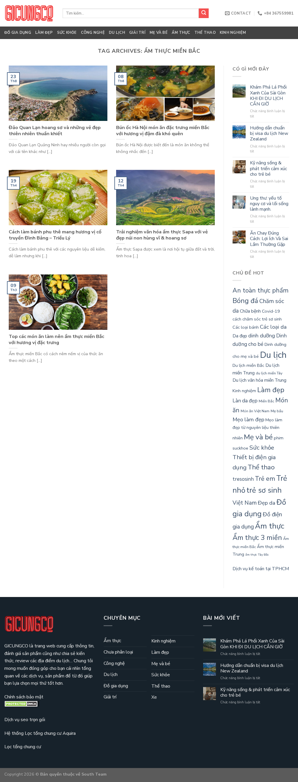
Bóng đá (245, 300)
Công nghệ (93, 32)
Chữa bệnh (250, 311)
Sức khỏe (67, 32)
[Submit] (204, 13)
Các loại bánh (246, 327)
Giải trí (137, 32)
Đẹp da (266, 503)
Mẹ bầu (277, 411)
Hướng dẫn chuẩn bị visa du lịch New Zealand (269, 133)
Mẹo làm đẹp (248, 419)
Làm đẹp (44, 32)
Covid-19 (271, 311)
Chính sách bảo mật (23, 697)
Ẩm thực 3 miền (257, 537)
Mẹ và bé (159, 32)
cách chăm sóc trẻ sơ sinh (257, 319)
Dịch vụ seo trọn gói (24, 719)
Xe (154, 697)
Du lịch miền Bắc (248, 365)
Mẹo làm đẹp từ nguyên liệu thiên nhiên (257, 429)
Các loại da (273, 327)
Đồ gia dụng (17, 32)
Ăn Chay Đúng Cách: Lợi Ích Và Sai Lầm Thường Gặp (269, 238)
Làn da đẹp (245, 400)
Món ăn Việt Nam (255, 411)
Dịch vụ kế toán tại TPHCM (261, 569)
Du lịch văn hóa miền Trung (259, 380)
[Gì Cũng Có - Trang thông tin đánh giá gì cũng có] (29, 13)
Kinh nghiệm (233, 32)
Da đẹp (240, 336)
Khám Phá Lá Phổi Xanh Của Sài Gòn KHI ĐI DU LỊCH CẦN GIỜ (268, 95)
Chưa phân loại (118, 652)
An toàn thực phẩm (260, 290)
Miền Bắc (266, 401)
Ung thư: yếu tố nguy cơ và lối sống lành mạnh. (269, 204)
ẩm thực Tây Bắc (257, 554)
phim (278, 438)
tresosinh (243, 479)
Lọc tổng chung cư (22, 747)
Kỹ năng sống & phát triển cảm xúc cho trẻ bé (268, 168)
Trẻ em (265, 478)
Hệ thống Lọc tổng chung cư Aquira (40, 733)
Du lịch (117, 32)
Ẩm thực (181, 32)
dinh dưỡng (261, 335)
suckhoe (240, 448)
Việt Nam (245, 503)
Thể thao (205, 32)
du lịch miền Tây (269, 373)
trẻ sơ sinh (264, 490)
